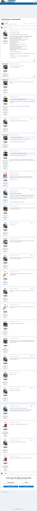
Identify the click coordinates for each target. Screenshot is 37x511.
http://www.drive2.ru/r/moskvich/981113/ (15, 193)
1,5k (5, 347)
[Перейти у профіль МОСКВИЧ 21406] (5, 83)
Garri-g (5, 205)
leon (5, 422)
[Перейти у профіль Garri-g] (5, 209)
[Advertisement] (11, 11)
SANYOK (5, 338)
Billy (7, 23)
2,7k (5, 280)
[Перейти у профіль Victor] (5, 100)
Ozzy (5, 271)
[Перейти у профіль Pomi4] (5, 375)
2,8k (5, 72)
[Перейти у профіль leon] (5, 425)
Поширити (26, 23)
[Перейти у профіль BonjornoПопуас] (5, 67)
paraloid (5, 238)
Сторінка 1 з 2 (11, 27)
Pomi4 (5, 372)
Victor (5, 96)
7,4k (5, 214)
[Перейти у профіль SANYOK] (5, 342)
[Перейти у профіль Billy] (3, 24)
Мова (17, 508)
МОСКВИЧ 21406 (5, 79)
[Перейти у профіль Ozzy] (5, 275)
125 (5, 88)
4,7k (5, 105)
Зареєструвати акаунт (10, 486)
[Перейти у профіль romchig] (5, 176)
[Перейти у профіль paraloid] (5, 242)
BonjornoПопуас (5, 63)
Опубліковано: (14, 96)
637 (5, 247)
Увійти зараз (26, 486)
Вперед (5, 27)
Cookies (20, 508)
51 (5, 39)
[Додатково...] (35, 30)
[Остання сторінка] (7, 27)
